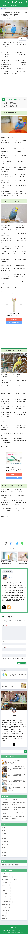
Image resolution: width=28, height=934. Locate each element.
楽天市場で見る (14, 319)
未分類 (4, 918)
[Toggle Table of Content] (24, 99)
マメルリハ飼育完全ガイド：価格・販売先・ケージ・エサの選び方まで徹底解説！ (13, 817)
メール (4, 647)
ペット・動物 (6, 904)
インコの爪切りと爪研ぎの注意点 (11, 105)
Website (8, 609)
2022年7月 (4, 855)
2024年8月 (4, 827)
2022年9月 (4, 850)
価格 (3, 864)
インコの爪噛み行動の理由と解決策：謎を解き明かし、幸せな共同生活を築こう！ (13, 803)
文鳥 (4, 916)
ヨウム (4, 913)
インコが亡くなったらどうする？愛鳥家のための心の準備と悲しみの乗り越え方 (13, 808)
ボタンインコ (6, 907)
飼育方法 (16, 864)
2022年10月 (5, 847)
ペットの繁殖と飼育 (7, 902)
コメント (4, 625)
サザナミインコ (6, 896)
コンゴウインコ (6, 893)
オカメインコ (6, 885)
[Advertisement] (14, 85)
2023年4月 (4, 833)
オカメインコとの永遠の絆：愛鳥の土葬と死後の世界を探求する (13, 813)
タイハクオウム (6, 899)
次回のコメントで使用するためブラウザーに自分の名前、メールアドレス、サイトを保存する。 (14, 659)
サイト (3, 653)
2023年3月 (4, 836)
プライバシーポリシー (21, 930)
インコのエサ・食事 (7, 876)
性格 (6, 864)
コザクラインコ (6, 890)
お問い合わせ (12, 930)
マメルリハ (5, 910)
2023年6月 (4, 830)
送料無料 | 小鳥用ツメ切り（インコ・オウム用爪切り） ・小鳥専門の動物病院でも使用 (14, 469)
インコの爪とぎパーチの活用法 (10, 103)
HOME (15, 927)
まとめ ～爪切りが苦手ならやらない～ (12, 106)
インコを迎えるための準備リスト (10, 800)
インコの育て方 (4, 5)
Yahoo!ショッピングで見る (14, 322)
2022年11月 (5, 844)
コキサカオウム (6, 888)
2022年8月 (4, 852)
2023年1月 (4, 839)
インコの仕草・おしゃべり (13, 5)
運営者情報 (5, 930)
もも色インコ (6, 874)
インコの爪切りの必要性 (9, 102)
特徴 (9, 864)
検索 (25, 751)
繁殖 (12, 864)
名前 (3, 641)
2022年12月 (5, 841)
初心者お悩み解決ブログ (14, 2)
